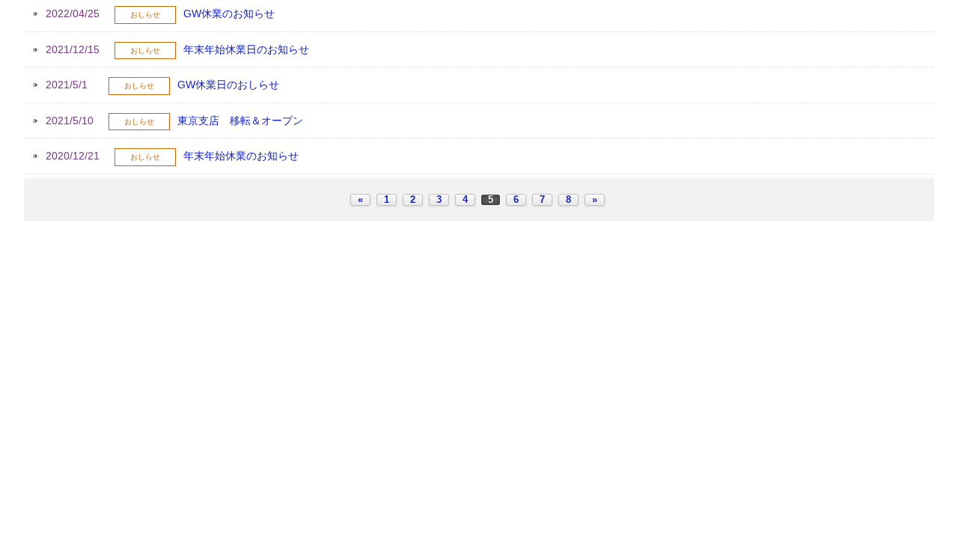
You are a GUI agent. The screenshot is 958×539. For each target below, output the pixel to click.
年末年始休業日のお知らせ (246, 49)
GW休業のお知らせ (229, 13)
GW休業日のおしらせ (228, 85)
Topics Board (479, 240)
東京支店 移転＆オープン (240, 121)
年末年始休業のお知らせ (241, 156)
